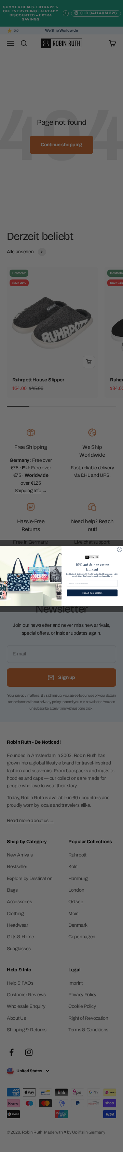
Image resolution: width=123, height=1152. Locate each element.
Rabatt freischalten (92, 593)
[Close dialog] (119, 549)
